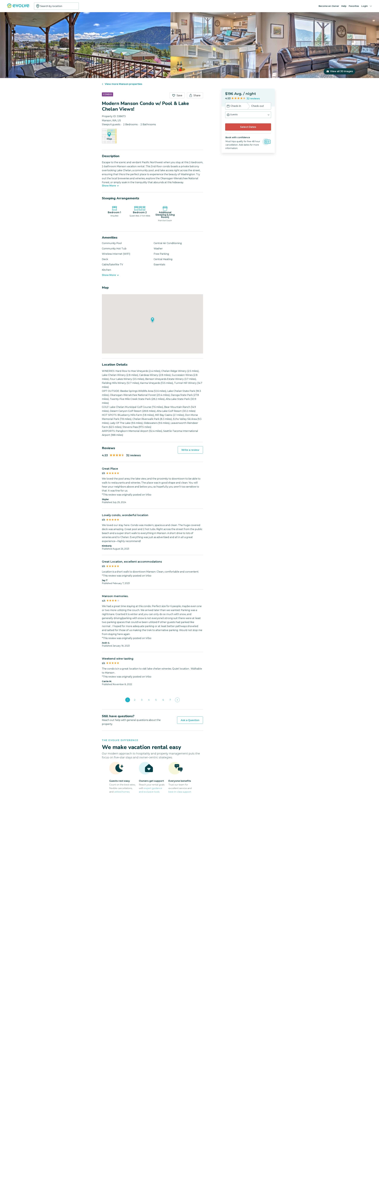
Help (343, 6)
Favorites (354, 6)
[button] (248, 114)
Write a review (190, 450)
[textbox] (56, 6)
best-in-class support (179, 791)
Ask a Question (190, 720)
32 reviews (253, 98)
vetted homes (122, 791)
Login (364, 6)
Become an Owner (329, 6)
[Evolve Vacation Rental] (18, 7)
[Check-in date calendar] (228, 106)
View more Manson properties (123, 84)
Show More (109, 185)
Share (196, 95)
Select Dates (248, 127)
